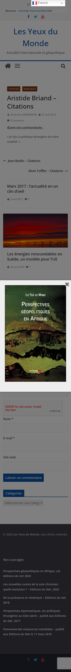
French (42, 3)
